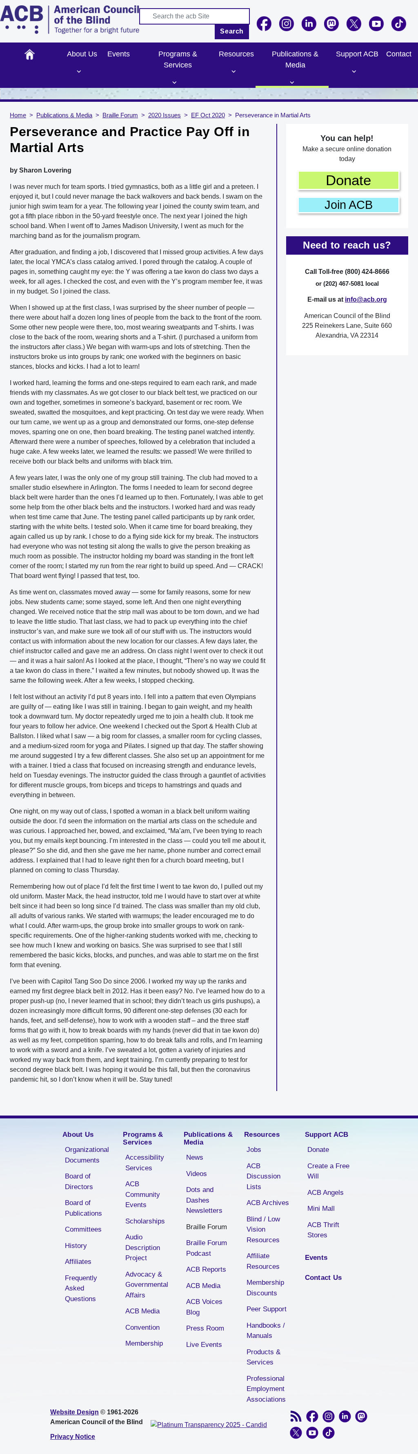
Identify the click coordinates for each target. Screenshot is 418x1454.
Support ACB (357, 54)
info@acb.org (366, 299)
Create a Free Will (328, 1171)
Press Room (205, 1328)
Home (29, 54)
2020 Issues (164, 115)
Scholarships (145, 1221)
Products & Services (263, 1357)
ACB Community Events (142, 1194)
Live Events (204, 1345)
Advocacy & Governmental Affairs (146, 1284)
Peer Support (267, 1309)
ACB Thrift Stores (323, 1230)
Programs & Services (177, 59)
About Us (82, 54)
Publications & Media (295, 59)
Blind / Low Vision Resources (263, 1229)
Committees (83, 1229)
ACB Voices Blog (204, 1307)
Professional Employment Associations (266, 1389)
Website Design (74, 1412)
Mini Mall (321, 1208)
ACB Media (142, 1311)
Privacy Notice (72, 1436)
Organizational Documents (87, 1155)
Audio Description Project (142, 1247)
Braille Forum (120, 115)
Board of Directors (79, 1181)
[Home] (69, 19)
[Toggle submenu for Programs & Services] (174, 82)
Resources (236, 54)
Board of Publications (83, 1208)
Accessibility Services (144, 1163)
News (194, 1157)
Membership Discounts (265, 1288)
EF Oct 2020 (208, 115)
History (76, 1246)
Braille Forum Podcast (206, 1248)
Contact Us (323, 1277)
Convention (142, 1327)
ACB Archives (268, 1203)
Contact (398, 54)
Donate (348, 180)
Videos (196, 1174)
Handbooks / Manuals (266, 1331)
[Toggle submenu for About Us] (79, 71)
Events (118, 54)
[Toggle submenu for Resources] (233, 71)
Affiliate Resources (263, 1261)
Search (232, 31)
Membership (144, 1343)
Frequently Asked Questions (81, 1288)
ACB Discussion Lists (263, 1176)
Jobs (254, 1150)
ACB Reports (206, 1269)
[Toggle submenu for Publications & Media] (292, 82)
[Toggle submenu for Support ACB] (354, 71)
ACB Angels (325, 1192)
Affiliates (78, 1262)
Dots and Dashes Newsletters (204, 1200)
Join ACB (349, 204)
